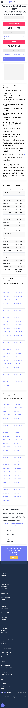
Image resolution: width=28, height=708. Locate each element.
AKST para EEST (18, 411)
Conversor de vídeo (5, 580)
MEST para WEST (18, 310)
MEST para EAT (17, 353)
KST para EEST (6, 436)
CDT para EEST (6, 422)
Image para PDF (4, 606)
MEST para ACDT (7, 353)
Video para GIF (4, 575)
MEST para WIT (6, 342)
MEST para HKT (6, 356)
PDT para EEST (17, 418)
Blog (2, 679)
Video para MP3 (4, 591)
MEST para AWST (18, 324)
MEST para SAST (18, 335)
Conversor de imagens (5, 608)
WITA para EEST (17, 475)
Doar (2, 681)
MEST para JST (17, 356)
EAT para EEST (6, 471)
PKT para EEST (6, 496)
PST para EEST (6, 404)
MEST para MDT (17, 321)
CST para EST (4, 632)
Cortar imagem (4, 659)
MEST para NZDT (7, 346)
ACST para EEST (6, 450)
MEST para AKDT (7, 349)
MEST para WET (6, 292)
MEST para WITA (6, 360)
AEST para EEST (18, 407)
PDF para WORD (4, 615)
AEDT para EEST (18, 496)
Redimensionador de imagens (7, 656)
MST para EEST (6, 486)
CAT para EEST (6, 439)
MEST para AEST (18, 292)
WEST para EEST (18, 425)
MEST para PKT (6, 381)
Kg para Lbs (3, 643)
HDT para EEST (6, 429)
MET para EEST (17, 443)
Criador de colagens (5, 654)
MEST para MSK (6, 300)
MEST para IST (6, 332)
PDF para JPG (4, 602)
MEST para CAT (6, 324)
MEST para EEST (18, 360)
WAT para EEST (17, 422)
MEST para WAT (17, 307)
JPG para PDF (4, 599)
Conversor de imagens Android (7, 672)
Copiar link (7, 59)
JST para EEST (6, 475)
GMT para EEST (6, 461)
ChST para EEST (6, 479)
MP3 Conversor (4, 586)
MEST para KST (6, 321)
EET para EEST (6, 468)
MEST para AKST (18, 296)
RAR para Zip (4, 628)
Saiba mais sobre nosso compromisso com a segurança (14, 524)
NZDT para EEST (18, 461)
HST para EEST (17, 415)
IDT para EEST (17, 489)
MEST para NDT (17, 339)
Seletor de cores (4, 661)
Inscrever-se (14, 557)
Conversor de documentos (6, 622)
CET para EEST (17, 432)
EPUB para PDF (4, 617)
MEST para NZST (7, 335)
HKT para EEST (17, 471)
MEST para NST (6, 303)
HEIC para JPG (4, 604)
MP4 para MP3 (4, 588)
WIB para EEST (17, 454)
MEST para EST (17, 371)
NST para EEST (6, 418)
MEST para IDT (17, 374)
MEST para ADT (17, 289)
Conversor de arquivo (5, 635)
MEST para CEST (18, 378)
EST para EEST (17, 486)
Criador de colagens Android (7, 667)
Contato (3, 688)
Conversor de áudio (5, 593)
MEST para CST (6, 296)
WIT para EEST (17, 457)
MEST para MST (6, 371)
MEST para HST (17, 300)
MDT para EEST (17, 436)
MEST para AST (6, 310)
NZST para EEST (18, 450)
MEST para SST (6, 367)
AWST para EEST (7, 443)
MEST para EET (17, 349)
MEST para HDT (6, 314)
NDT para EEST (6, 457)
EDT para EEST (6, 489)
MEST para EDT (6, 374)
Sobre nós (3, 678)
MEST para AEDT (18, 381)
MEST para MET (6, 328)
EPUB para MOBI (4, 619)
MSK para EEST (6, 415)
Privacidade (3, 683)
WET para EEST (6, 407)
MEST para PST (6, 289)
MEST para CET (17, 317)
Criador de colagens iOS (6, 670)
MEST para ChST (7, 364)
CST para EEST (6, 411)
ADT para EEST (17, 404)
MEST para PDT (17, 303)
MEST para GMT (17, 342)
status (2, 689)
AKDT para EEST (18, 464)
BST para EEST (6, 432)
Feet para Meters (4, 646)
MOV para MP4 (4, 577)
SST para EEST (6, 482)
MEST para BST (6, 317)
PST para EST (4, 630)
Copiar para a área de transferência (13, 36)
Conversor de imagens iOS (6, 674)
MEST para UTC (17, 328)
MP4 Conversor (4, 573)
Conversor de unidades (6, 648)
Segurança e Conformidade (6, 686)
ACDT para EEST (18, 468)
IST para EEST (17, 447)
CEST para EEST (18, 493)
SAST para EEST (7, 454)
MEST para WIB (6, 339)
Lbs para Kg (3, 641)
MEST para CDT (6, 307)
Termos (2, 685)
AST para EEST (6, 425)
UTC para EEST (6, 447)
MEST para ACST (18, 332)
